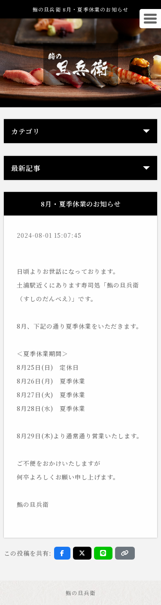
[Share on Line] (103, 553)
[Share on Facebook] (62, 553)
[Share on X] (82, 553)
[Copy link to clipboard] (125, 553)
